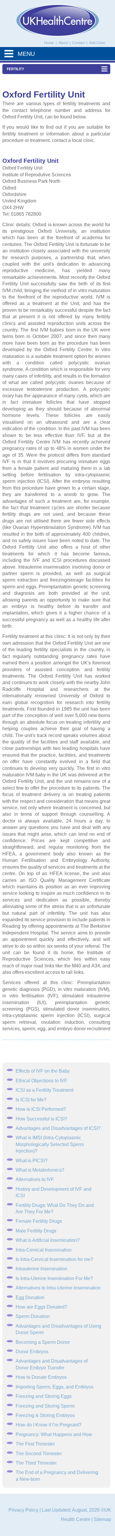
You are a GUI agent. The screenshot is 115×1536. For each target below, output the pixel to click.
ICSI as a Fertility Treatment (44, 1090)
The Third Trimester (36, 1462)
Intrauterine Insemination (41, 1268)
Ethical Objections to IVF (41, 1080)
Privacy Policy (23, 1509)
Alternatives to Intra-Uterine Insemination (58, 1287)
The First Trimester (35, 1443)
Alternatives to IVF (35, 1179)
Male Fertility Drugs (36, 1230)
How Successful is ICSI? (41, 1118)
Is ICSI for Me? (31, 1099)
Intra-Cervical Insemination (44, 1249)
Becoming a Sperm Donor (43, 1342)
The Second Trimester (39, 1453)
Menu (26, 54)
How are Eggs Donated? (41, 1306)
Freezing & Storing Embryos (45, 1415)
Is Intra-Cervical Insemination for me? (54, 1259)
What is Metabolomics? (40, 1170)
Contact (79, 43)
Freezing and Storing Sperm (45, 1405)
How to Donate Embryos (41, 1377)
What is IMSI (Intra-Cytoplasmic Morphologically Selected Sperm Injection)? (50, 1144)
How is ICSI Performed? (41, 1109)
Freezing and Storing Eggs (44, 1396)
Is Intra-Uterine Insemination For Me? (54, 1278)
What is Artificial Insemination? (48, 1240)
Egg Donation (30, 1297)
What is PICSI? (31, 1160)
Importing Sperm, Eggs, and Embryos (54, 1386)
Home (49, 43)
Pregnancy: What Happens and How (54, 1434)
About (63, 43)
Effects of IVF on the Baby (43, 1070)
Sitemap (102, 1519)
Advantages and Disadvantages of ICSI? (58, 1128)
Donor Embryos (32, 1351)
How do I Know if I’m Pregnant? (48, 1424)
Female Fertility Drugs (39, 1221)
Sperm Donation (33, 1316)
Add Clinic (97, 43)
